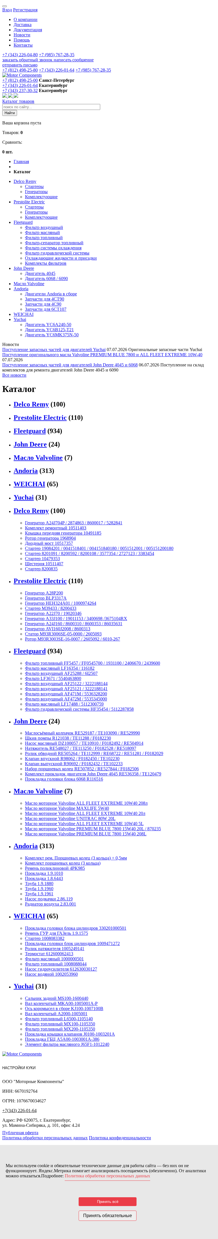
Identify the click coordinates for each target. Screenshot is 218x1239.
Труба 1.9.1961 (39, 893)
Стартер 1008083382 (44, 938)
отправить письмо (19, 64)
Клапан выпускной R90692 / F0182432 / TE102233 (74, 763)
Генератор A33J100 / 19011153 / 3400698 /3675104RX (76, 618)
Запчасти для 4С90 (43, 304)
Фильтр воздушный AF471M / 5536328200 (66, 693)
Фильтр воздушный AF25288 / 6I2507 (61, 673)
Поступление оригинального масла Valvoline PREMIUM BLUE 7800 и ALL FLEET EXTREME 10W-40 (102, 354)
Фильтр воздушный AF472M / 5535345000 (66, 698)
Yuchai (20, 319)
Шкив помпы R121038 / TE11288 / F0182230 (68, 738)
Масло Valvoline (29, 283)
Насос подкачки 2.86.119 (49, 898)
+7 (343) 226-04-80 (20, 54)
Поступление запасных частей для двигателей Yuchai (54, 349)
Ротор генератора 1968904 (50, 538)
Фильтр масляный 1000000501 (54, 958)
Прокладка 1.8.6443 (44, 878)
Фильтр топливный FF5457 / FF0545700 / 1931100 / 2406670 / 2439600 (92, 663)
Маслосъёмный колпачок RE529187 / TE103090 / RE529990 (82, 733)
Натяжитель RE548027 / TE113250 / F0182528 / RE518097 (80, 748)
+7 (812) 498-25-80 (20, 70)
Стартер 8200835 (41, 568)
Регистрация (25, 9)
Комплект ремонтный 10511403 (55, 527)
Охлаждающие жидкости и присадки (61, 258)
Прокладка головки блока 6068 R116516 (64, 779)
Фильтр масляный (42, 232)
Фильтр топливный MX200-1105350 (60, 1029)
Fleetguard (23, 222)
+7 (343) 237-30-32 (20, 90)
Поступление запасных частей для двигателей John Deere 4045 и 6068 (70, 364)
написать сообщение (74, 59)
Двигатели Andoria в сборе (51, 293)
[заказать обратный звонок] (5, 96)
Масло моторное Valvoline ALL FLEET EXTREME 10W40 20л (85, 813)
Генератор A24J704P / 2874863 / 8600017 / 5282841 (73, 522)
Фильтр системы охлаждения (53, 247)
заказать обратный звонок (28, 59)
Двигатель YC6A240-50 (48, 324)
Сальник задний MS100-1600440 (56, 998)
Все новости (14, 375)
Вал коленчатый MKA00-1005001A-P (61, 1003)
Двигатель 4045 (40, 273)
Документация (28, 29)
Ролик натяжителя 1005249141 (54, 948)
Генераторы (36, 191)
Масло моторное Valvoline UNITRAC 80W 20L (70, 818)
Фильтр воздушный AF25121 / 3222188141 (66, 688)
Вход (7, 9)
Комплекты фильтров (45, 263)
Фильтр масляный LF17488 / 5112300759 (64, 704)
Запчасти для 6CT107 (45, 309)
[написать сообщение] (11, 96)
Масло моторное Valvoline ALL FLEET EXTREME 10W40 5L (84, 823)
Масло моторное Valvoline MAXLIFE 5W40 (67, 808)
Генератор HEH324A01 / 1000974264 (60, 603)
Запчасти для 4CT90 (44, 299)
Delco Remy (25, 181)
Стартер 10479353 (42, 558)
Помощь (22, 39)
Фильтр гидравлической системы (57, 253)
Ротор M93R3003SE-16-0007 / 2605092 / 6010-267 (72, 639)
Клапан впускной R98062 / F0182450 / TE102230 (72, 758)
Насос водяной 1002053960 (51, 974)
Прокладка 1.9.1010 (44, 873)
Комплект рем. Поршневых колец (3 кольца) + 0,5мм (76, 858)
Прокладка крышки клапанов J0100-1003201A (70, 1034)
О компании (25, 19)
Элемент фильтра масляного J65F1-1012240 (67, 1044)
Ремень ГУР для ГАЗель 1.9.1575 (56, 933)
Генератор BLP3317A (46, 598)
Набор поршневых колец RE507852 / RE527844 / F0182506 (82, 768)
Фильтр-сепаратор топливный (54, 242)
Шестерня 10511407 (44, 563)
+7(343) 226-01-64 (19, 1110)
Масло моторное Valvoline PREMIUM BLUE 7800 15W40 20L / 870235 (93, 828)
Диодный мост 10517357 (49, 543)
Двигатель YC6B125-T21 (49, 329)
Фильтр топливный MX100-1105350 (60, 1023)
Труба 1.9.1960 (39, 888)
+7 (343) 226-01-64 (56, 70)
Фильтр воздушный (44, 227)
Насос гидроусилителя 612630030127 (61, 969)
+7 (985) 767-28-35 (56, 54)
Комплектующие (41, 196)
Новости (22, 34)
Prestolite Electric (29, 201)
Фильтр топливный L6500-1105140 (59, 1018)
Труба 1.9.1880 (39, 883)
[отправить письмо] (16, 96)
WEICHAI (23, 314)
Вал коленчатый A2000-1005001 (56, 1013)
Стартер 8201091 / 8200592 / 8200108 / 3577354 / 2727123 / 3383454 (89, 553)
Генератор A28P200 (44, 593)
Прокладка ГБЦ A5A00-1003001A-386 (62, 1039)
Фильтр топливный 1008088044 (56, 963)
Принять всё (107, 1202)
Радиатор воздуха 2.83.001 (50, 904)
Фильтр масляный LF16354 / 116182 (60, 668)
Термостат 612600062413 (49, 953)
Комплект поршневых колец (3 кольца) (62, 863)
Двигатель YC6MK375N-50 (52, 334)
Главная (21, 161)
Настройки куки (18, 1068)
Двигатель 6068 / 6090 (46, 278)
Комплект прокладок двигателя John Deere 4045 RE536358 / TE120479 (93, 773)
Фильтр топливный (44, 237)
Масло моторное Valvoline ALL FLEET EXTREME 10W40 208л (86, 803)
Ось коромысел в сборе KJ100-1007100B (64, 1008)
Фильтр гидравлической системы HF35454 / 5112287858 (79, 709)
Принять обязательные (107, 1215)
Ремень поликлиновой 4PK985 (55, 868)
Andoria (21, 288)
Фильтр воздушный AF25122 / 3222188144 (66, 683)
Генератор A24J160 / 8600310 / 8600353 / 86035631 (73, 623)
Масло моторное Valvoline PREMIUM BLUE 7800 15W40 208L (85, 833)
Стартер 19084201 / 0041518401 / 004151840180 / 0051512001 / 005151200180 (99, 548)
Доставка (23, 24)
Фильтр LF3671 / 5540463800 (53, 678)
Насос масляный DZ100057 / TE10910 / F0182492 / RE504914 (84, 743)
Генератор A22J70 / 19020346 (53, 613)
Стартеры (34, 186)
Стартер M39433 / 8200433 (50, 608)
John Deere (24, 268)
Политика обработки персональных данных (45, 1137)
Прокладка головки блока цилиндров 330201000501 (75, 928)
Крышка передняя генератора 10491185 (63, 533)
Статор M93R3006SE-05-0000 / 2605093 (63, 633)
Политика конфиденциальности (120, 1137)
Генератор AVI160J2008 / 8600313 (57, 628)
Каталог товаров (18, 101)
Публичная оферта (20, 1132)
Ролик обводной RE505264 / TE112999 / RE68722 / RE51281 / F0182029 (94, 753)
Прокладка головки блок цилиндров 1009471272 (72, 943)
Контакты (23, 45)
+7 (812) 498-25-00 (20, 80)
